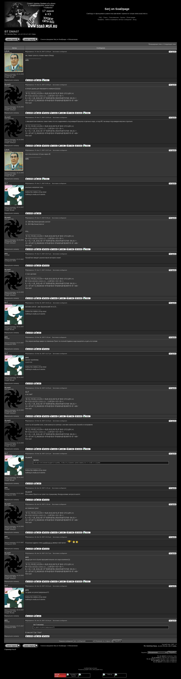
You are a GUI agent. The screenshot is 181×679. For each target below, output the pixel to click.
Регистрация (131, 17)
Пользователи (114, 17)
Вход (134, 19)
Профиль (101, 19)
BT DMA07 (12, 31)
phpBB (86, 669)
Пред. (15, 34)
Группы (122, 17)
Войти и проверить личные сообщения (118, 19)
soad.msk (28, 362)
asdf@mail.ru (47, 543)
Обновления (73, 39)
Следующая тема (170, 44)
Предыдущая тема (155, 44)
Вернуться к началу (12, 80)
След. (34, 34)
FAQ (100, 17)
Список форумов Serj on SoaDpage (53, 39)
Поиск (105, 17)
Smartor (95, 668)
